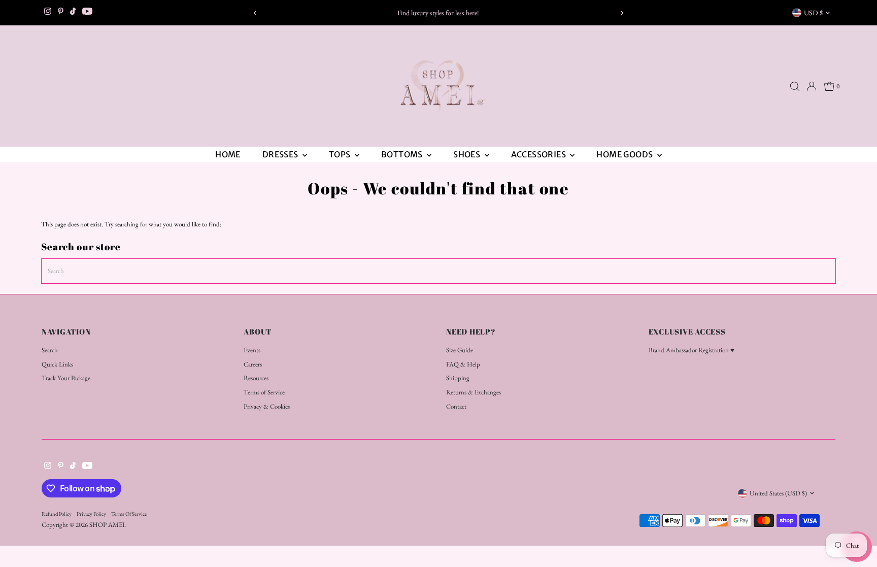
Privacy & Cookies (267, 406)
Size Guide (459, 350)
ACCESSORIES (539, 154)
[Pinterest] (60, 13)
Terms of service (129, 513)
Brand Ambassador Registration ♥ (691, 350)
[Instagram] (48, 13)
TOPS (340, 154)
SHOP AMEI (106, 524)
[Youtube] (87, 13)
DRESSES (281, 154)
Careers (253, 364)
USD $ (813, 12)
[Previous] (255, 13)
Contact (456, 406)
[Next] (622, 13)
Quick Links (57, 364)
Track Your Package (66, 378)
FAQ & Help (463, 364)
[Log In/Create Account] (811, 86)
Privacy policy (91, 513)
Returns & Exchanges (473, 392)
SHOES (467, 154)
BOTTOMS (402, 154)
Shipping (457, 378)
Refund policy (57, 513)
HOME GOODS (625, 154)
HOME (228, 154)
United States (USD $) (778, 493)
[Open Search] (794, 86)
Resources (256, 378)
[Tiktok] (73, 13)
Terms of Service (264, 392)
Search (50, 350)
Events (252, 350)
